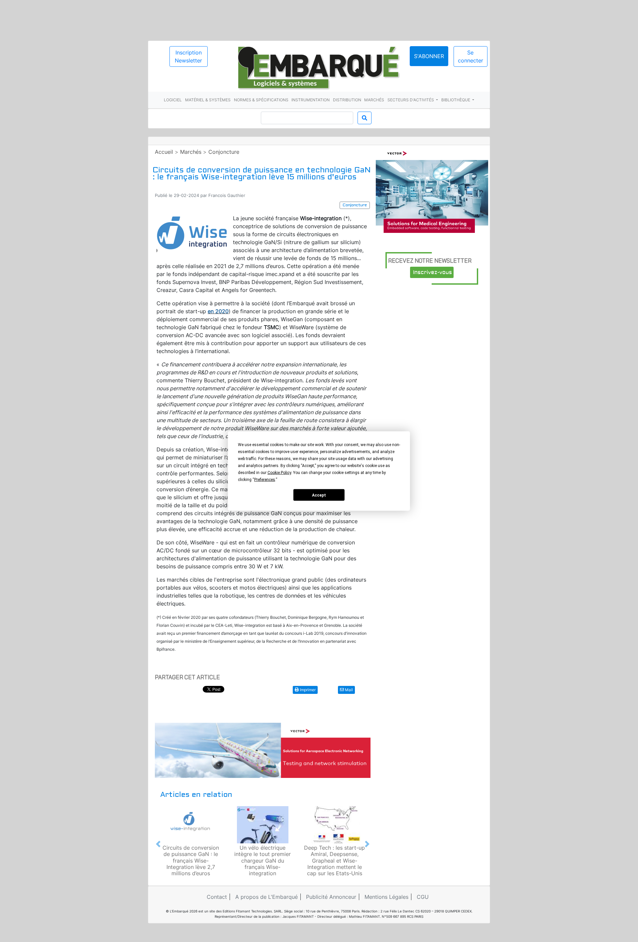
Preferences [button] (264, 479)
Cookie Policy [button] (279, 472)
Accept (319, 495)
